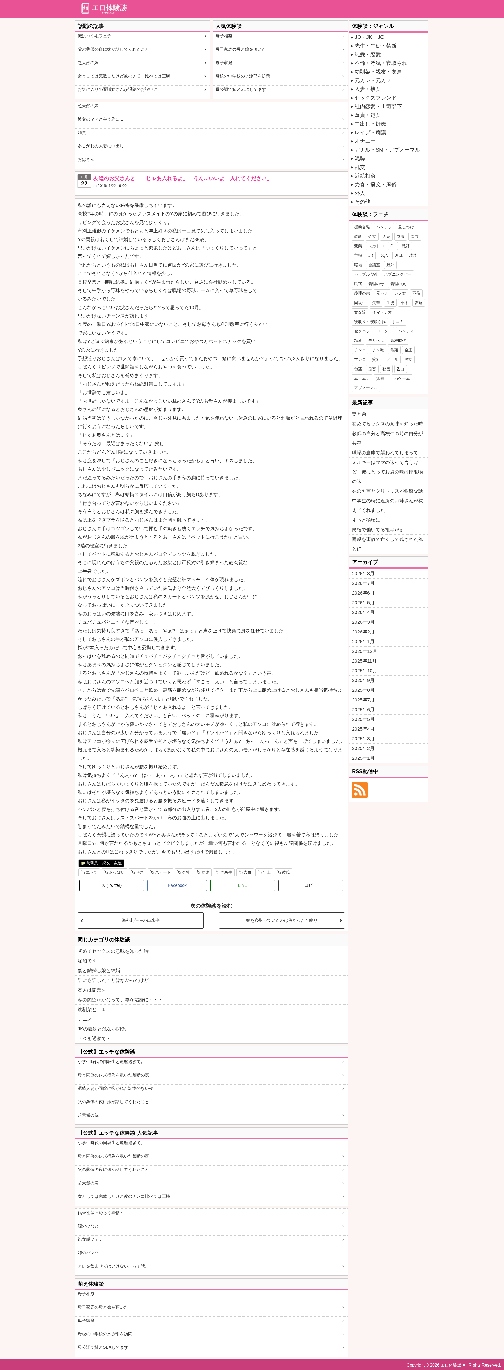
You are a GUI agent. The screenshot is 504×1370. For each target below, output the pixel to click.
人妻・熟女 (368, 89)
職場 (358, 265)
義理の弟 (362, 293)
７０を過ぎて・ (94, 1038)
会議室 (374, 265)
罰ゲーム (402, 378)
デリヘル (376, 340)
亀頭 (394, 350)
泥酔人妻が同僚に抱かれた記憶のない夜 (115, 1088)
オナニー (365, 141)
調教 (358, 236)
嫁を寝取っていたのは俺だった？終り (282, 920)
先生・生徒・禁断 (376, 46)
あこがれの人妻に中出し (101, 146)
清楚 (413, 255)
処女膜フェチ (90, 1239)
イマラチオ (382, 312)
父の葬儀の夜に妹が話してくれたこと (113, 49)
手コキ (398, 321)
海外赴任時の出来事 (141, 920)
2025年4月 (363, 729)
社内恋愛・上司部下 (378, 106)
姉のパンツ (88, 1253)
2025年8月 (363, 690)
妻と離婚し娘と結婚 (99, 970)
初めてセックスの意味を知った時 (113, 951)
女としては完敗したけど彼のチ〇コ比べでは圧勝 (124, 76)
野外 (390, 265)
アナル (392, 359)
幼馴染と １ (92, 1009)
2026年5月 (363, 602)
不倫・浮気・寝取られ (381, 63)
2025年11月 (364, 661)
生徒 (390, 302)
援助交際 (362, 227)
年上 (267, 872)
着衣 (415, 236)
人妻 (386, 236)
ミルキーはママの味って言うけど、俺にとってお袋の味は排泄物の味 (387, 472)
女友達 (360, 312)
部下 (404, 302)
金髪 (372, 236)
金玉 (408, 350)
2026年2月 (363, 631)
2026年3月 (363, 622)
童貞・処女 (368, 115)
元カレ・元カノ (373, 80)
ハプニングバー (398, 274)
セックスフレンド (376, 98)
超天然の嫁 (88, 62)
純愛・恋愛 (368, 54)
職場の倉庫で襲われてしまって (385, 452)
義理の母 (376, 284)
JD (370, 255)
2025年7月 (363, 699)
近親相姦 (365, 176)
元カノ (382, 293)
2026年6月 (363, 593)
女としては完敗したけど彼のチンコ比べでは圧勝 (124, 1196)
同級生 (226, 872)
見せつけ (406, 227)
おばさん (86, 159)
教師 (406, 246)
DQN (384, 255)
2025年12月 (364, 651)
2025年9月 (363, 680)
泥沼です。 (89, 960)
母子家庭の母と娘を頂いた (241, 49)
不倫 (416, 293)
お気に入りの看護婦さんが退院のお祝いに (118, 89)
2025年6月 (363, 709)
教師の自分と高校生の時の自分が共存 (387, 438)
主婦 (358, 255)
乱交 (360, 167)
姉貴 (82, 132)
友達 (205, 872)
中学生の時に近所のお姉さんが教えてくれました (387, 505)
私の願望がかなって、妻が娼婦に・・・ (120, 999)
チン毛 (378, 350)
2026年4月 (363, 612)
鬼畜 (372, 369)
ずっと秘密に (366, 520)
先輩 (376, 302)
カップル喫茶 (366, 274)
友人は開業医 (92, 990)
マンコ (360, 359)
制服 (401, 236)
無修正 (382, 378)
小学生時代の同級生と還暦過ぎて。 (111, 1061)
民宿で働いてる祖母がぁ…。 (382, 529)
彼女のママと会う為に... (100, 119)
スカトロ (376, 246)
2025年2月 (363, 748)
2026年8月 (363, 573)
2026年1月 (363, 641)
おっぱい (117, 872)
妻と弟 (359, 414)
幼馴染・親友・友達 (104, 863)
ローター (384, 331)
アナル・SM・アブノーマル (387, 150)
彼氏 (286, 872)
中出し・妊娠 (370, 124)
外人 (360, 193)
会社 (186, 872)
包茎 (358, 369)
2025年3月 (363, 738)
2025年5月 (363, 719)
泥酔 (360, 158)
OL (393, 246)
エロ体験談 (450, 1365)
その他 (362, 202)
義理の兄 (398, 284)
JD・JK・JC (369, 37)
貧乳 (376, 359)
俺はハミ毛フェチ (94, 36)
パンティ (406, 331)
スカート (163, 872)
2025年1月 (363, 758)
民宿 (358, 284)
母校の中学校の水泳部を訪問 (243, 76)
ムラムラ (362, 378)
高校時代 (398, 340)
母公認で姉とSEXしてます (241, 89)
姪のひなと (88, 1226)
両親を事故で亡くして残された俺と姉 (387, 544)
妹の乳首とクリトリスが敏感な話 (387, 491)
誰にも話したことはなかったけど (113, 980)
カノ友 (400, 293)
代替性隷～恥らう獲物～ (101, 1212)
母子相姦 (224, 36)
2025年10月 (364, 670)
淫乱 (399, 255)
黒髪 (408, 359)
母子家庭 (224, 62)
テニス (85, 1019)
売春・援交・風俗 (376, 184)
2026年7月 (363, 583)
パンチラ (384, 227)
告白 (247, 872)
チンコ (360, 350)
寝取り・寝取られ (370, 321)
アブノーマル (366, 388)
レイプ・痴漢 (370, 132)
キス (140, 872)
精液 (358, 340)
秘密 (386, 369)
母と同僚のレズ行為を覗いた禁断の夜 (113, 1075)
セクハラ (362, 331)
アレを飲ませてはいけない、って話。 (113, 1266)
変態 (358, 246)
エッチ (92, 872)
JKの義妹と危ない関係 (102, 1029)
